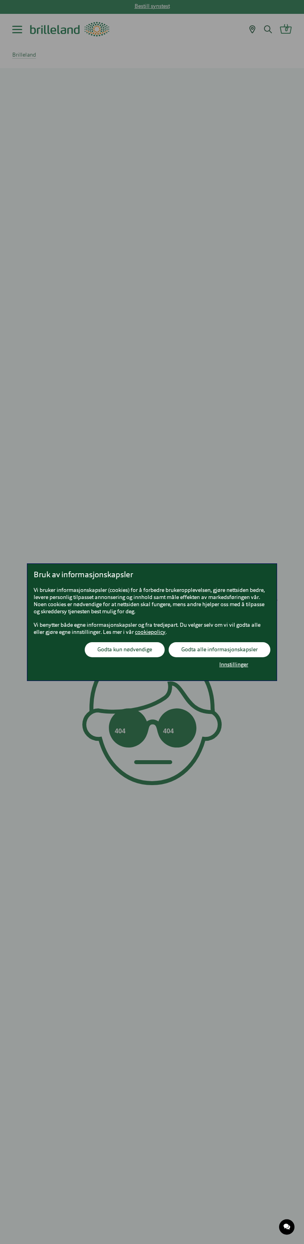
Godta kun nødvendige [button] (124, 649)
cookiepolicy (150, 632)
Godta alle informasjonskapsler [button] (219, 649)
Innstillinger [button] (233, 665)
